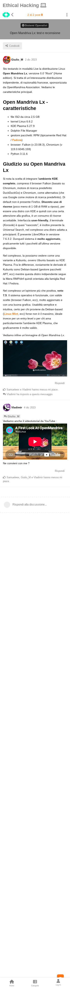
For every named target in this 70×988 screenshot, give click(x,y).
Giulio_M (13, 416)
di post (33, 14)
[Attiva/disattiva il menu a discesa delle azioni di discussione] (67, 14)
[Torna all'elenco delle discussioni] (7, 14)
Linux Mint (11, 313)
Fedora (17, 140)
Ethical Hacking (21, 5)
